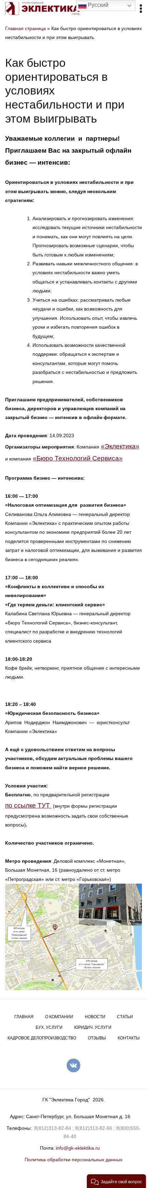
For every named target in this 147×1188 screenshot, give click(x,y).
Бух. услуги (49, 1027)
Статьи (125, 1016)
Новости (95, 1016)
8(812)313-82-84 (52, 1128)
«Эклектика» (120, 446)
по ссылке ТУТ (28, 805)
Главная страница (25, 28)
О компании (59, 1016)
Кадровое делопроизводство (42, 1038)
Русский (97, 5)
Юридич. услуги (92, 1027)
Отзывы (97, 1038)
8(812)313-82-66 (93, 1128)
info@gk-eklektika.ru (78, 1148)
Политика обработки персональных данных (73, 1159)
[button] (116, 1181)
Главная (24, 1016)
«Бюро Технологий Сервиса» (78, 458)
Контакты (129, 1038)
